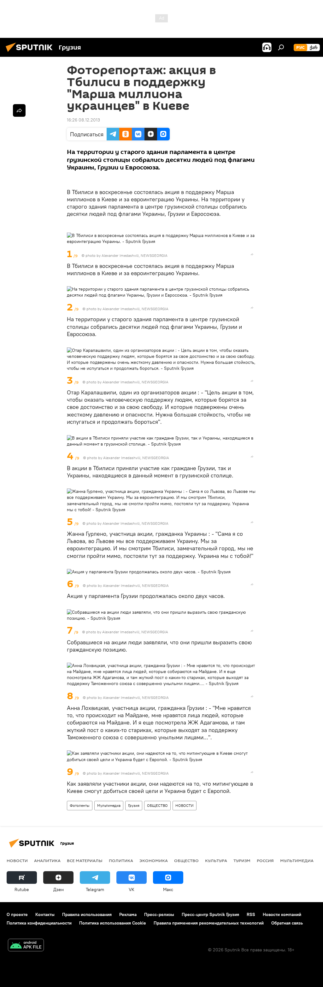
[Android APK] (25, 946)
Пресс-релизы (159, 914)
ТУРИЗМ (241, 860)
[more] (252, 254)
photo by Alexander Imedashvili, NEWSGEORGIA (126, 255)
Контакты (45, 914)
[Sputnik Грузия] (31, 53)
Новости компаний (282, 914)
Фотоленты (80, 805)
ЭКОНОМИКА (153, 860)
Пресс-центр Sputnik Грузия (210, 914)
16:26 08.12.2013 (83, 120)
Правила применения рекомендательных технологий (209, 923)
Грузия (133, 805)
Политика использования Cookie (112, 923)
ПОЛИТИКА (121, 860)
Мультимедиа (108, 805)
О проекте (17, 914)
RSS (251, 914)
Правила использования (87, 914)
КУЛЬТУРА (216, 860)
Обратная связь (287, 923)
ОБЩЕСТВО (157, 805)
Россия (265, 860)
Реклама (128, 914)
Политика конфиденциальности (39, 923)
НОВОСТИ (184, 805)
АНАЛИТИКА (47, 860)
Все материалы (85, 860)
